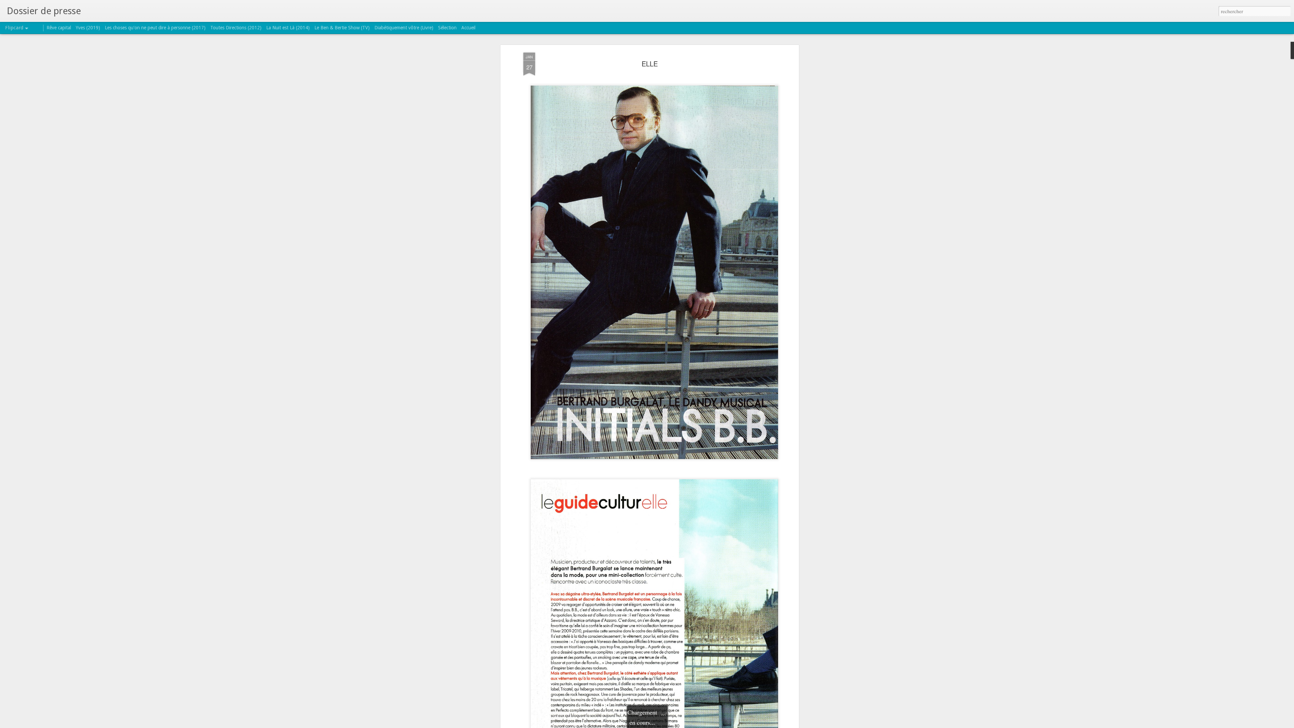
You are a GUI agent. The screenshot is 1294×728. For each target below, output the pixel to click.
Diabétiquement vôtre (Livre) (403, 27)
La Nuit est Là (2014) (288, 27)
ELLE (650, 63)
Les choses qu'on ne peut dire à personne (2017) (155, 27)
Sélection (447, 27)
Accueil (468, 27)
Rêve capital (59, 27)
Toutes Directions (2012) (235, 27)
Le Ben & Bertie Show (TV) (342, 27)
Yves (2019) (88, 27)
